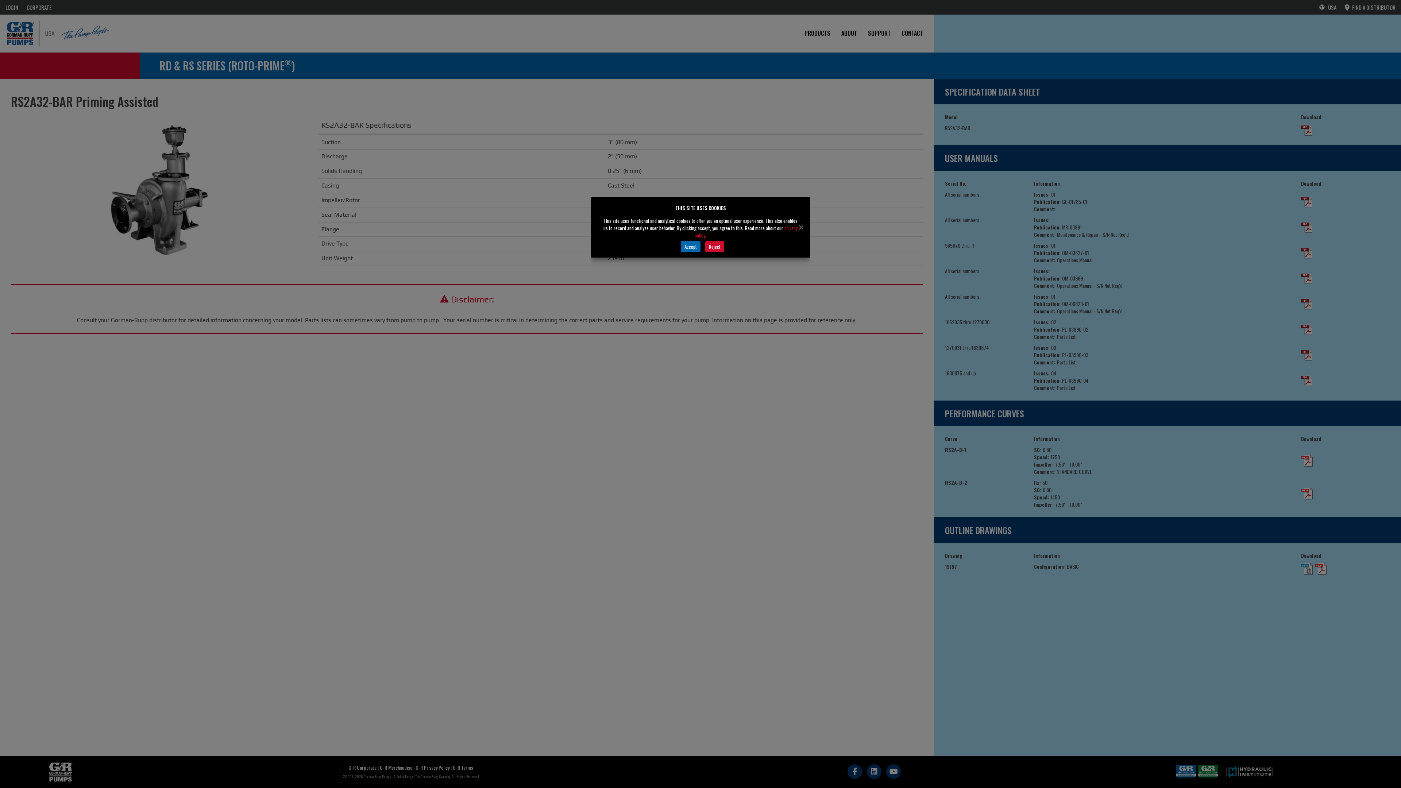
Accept (690, 246)
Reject (715, 246)
